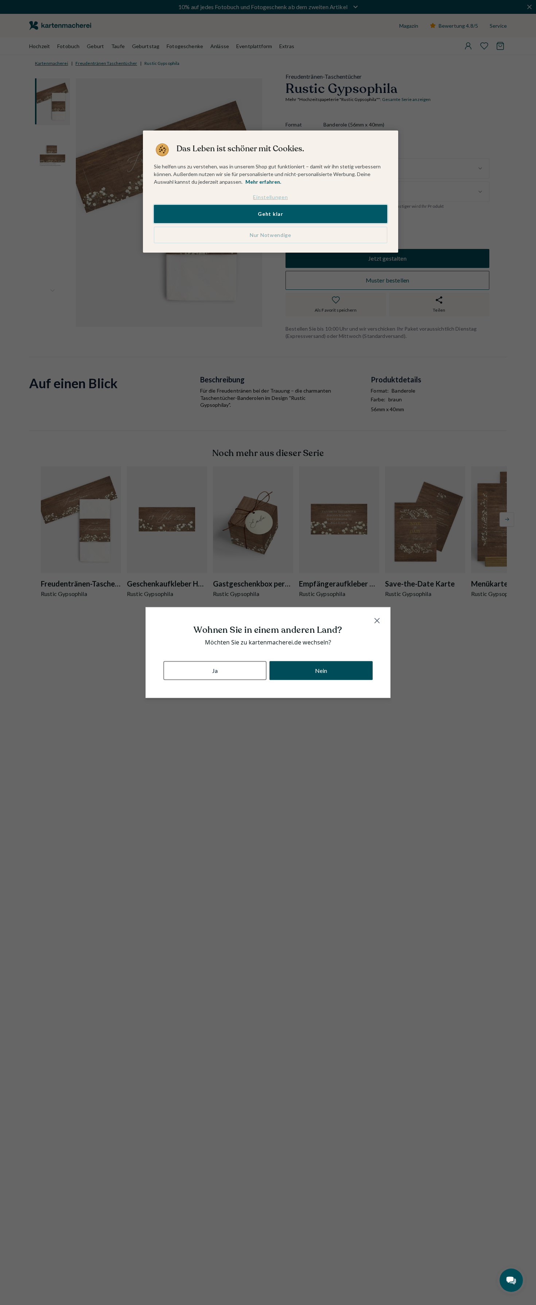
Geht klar (270, 214)
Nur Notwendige (270, 235)
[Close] (377, 620)
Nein (321, 670)
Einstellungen (270, 197)
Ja (215, 670)
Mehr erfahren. (263, 182)
